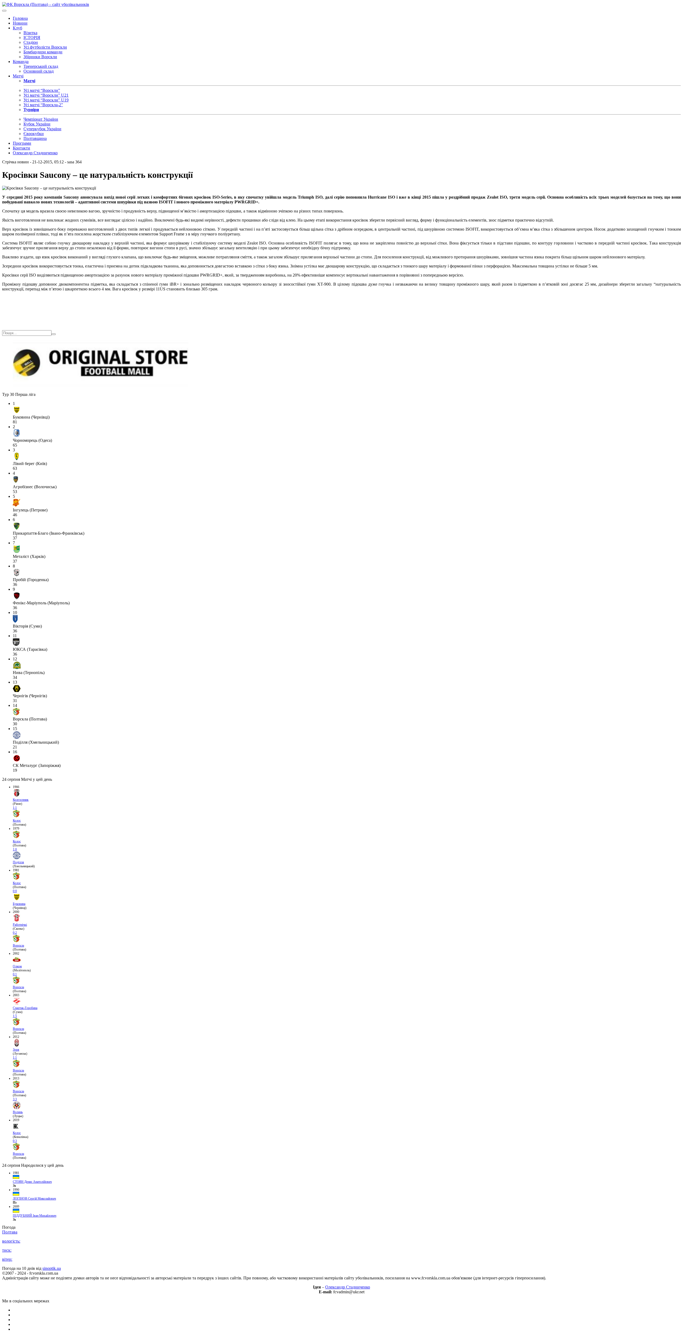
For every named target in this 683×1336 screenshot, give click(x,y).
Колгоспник (21, 800)
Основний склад (38, 71)
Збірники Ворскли (40, 56)
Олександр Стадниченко (35, 153)
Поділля (18, 862)
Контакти (21, 148)
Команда (21, 61)
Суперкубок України (42, 129)
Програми (22, 143)
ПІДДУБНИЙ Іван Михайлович (34, 1215)
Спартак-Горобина (25, 1008)
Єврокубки (33, 133)
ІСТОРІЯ (31, 37)
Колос (17, 820)
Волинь (18, 1112)
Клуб (17, 28)
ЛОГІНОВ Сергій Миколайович (34, 1198)
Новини (20, 23)
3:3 (15, 1099)
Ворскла (18, 945)
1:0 (15, 849)
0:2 (15, 933)
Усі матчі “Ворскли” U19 (46, 100)
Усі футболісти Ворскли (45, 47)
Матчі (18, 76)
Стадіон (30, 42)
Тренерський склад (40, 66)
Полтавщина (35, 138)
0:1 (15, 974)
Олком (17, 966)
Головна (20, 18)
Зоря (16, 1049)
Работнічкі (20, 925)
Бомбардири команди (42, 52)
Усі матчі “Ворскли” (41, 90)
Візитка (30, 32)
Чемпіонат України (40, 119)
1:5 (15, 1016)
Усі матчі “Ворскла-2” (43, 105)
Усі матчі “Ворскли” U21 (46, 95)
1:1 (15, 808)
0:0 (15, 891)
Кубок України (36, 124)
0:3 (15, 1141)
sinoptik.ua (51, 1268)
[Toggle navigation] (4, 10)
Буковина (19, 904)
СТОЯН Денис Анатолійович (32, 1182)
